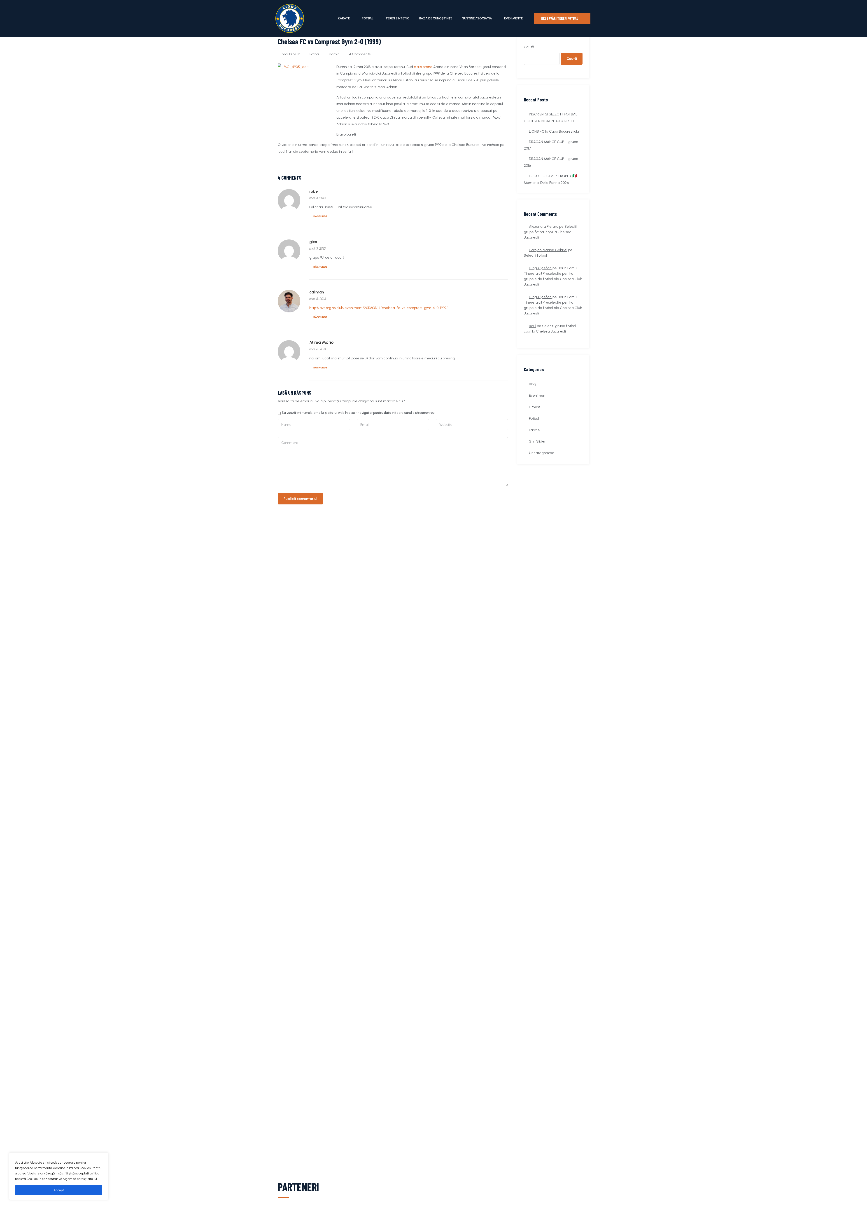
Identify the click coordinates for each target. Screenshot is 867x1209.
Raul (532, 326)
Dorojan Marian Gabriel (548, 250)
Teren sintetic (397, 18)
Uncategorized (541, 453)
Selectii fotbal (535, 255)
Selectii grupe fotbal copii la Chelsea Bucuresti (550, 231)
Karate (344, 18)
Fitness (534, 407)
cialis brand (423, 67)
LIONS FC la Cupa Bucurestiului (554, 131)
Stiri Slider (537, 441)
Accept (59, 1190)
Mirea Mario (321, 342)
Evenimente (513, 18)
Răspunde (320, 216)
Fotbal (367, 18)
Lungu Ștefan (540, 268)
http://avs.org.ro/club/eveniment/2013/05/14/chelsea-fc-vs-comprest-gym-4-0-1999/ (378, 308)
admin (334, 54)
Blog (532, 384)
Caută (529, 47)
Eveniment (538, 395)
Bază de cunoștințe (435, 18)
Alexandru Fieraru (543, 226)
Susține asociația (477, 18)
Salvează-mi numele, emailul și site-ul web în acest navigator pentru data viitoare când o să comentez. (358, 412)
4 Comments (360, 54)
